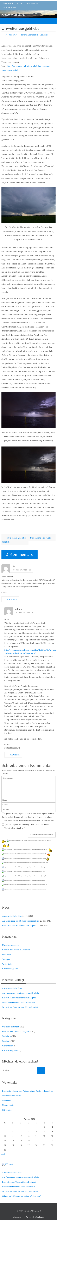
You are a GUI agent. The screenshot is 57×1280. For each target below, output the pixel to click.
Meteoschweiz (8, 1105)
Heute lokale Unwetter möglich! (14, 539)
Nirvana (29, 1217)
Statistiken (6, 954)
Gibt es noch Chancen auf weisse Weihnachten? (21, 1196)
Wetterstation (7, 964)
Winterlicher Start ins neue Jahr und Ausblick (21, 1007)
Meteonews (6, 1100)
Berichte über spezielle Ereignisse (34, 35)
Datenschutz (9, 7)
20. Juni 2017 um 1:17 (24, 612)
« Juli (3, 1154)
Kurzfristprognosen (10, 969)
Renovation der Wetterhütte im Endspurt (19, 925)
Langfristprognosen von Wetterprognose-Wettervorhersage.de (27, 1091)
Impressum (32, 4)
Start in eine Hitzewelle (41, 537)
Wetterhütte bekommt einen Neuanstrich (18, 1002)
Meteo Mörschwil (13, 14)
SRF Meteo (7, 1110)
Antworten (12, 599)
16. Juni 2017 (11, 35)
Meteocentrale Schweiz (11, 1095)
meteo (11, 1164)
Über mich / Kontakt (13, 4)
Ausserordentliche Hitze (12, 916)
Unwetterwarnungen (10, 945)
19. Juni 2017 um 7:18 (21, 570)
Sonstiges (6, 959)
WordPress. (39, 1217)
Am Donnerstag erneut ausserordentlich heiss (20, 921)
